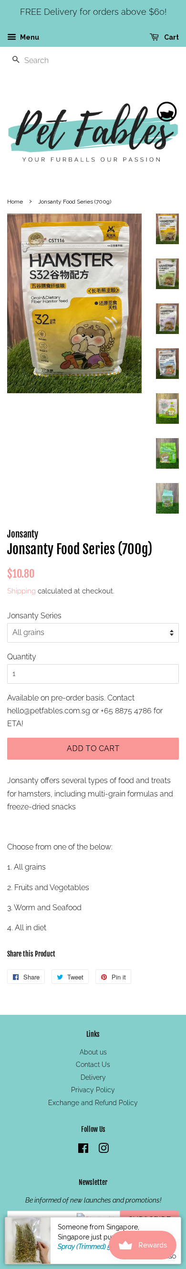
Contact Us (93, 1064)
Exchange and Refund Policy (93, 1103)
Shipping (21, 591)
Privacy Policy (93, 1090)
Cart (171, 37)
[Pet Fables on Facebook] (83, 1150)
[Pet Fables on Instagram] (103, 1150)
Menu (29, 37)
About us (93, 1052)
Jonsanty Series (34, 615)
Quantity (21, 656)
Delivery (93, 1077)
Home (15, 201)
